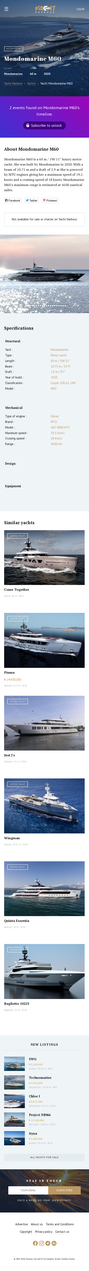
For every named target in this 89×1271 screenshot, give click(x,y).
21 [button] (65, 305)
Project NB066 (40, 1115)
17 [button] (57, 305)
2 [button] (25, 305)
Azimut (32, 1068)
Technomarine (40, 1077)
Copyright (26, 1232)
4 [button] (30, 305)
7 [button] (36, 305)
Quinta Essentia (16, 920)
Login (80, 9)
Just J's (9, 755)
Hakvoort (8, 761)
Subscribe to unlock (46, 125)
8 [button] (38, 305)
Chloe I (34, 1096)
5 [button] (32, 305)
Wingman (12, 838)
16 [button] (54, 305)
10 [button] (42, 305)
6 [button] (34, 305)
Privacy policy (43, 1232)
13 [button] (48, 305)
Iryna (33, 1133)
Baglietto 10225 (16, 1003)
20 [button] (63, 305)
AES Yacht (34, 1124)
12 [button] (46, 305)
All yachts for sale (44, 1157)
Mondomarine (13, 74)
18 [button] (59, 305)
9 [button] (40, 305)
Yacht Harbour (45, 10)
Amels (7, 595)
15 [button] (52, 305)
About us (37, 1224)
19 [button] (61, 305)
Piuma (9, 672)
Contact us (62, 1232)
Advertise (21, 1224)
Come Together (16, 589)
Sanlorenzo (34, 1105)
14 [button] (50, 305)
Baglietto (8, 1009)
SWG (32, 1059)
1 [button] (23, 305)
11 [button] (44, 305)
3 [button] (28, 305)
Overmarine (35, 1087)
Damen (7, 844)
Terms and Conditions (60, 1224)
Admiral (8, 685)
